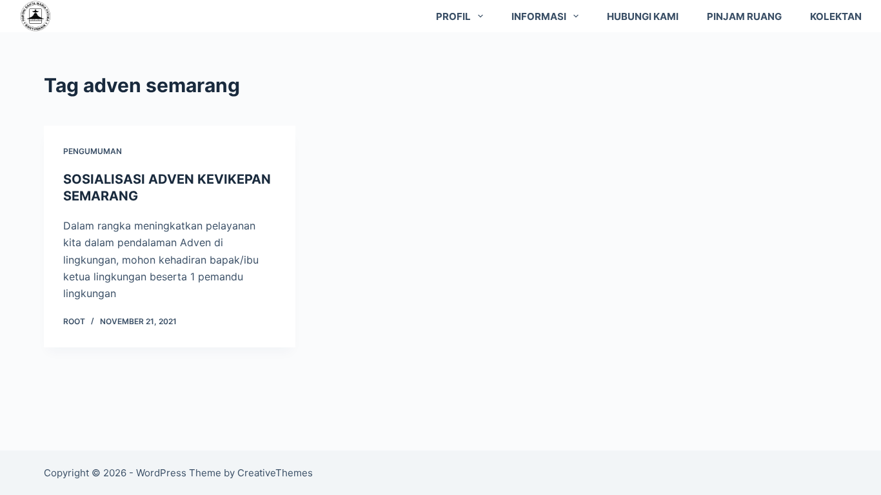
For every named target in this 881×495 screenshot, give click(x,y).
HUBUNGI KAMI (642, 16)
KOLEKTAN (836, 16)
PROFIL (453, 16)
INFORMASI (538, 16)
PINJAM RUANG (744, 16)
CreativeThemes (275, 473)
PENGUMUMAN (92, 151)
